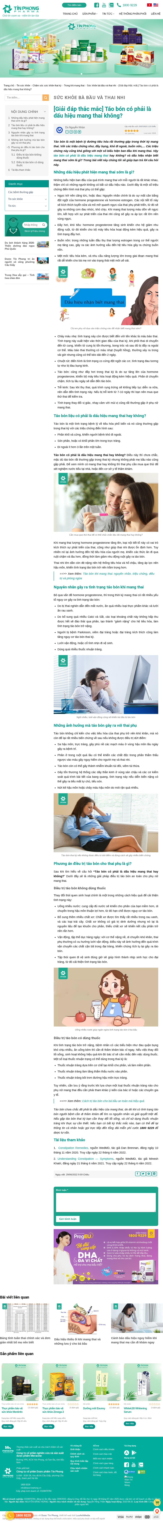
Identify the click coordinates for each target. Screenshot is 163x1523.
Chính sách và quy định (77, 1455)
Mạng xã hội (129, 1458)
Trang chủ (9, 85)
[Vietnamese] (155, 5)
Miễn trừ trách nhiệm (102, 1458)
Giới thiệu (75, 1449)
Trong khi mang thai (74, 85)
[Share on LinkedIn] (79, 132)
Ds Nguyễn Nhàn (75, 127)
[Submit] (46, 97)
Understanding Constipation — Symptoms (85, 1158)
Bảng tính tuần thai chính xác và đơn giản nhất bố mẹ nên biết (25, 1340)
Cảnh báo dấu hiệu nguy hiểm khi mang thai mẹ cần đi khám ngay (134, 1340)
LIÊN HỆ (156, 13)
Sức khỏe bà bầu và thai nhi (101, 85)
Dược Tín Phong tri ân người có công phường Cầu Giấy (20, 262)
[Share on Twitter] (71, 132)
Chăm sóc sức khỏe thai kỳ (47, 85)
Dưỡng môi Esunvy (94, 1408)
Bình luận (62, 1190)
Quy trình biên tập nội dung (79, 1462)
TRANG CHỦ (70, 13)
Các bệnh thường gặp (20, 192)
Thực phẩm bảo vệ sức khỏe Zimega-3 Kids (53, 1410)
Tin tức (12, 206)
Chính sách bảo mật (102, 1454)
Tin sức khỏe (23, 85)
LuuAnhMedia (83, 1520)
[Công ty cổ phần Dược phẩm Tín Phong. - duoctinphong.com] (24, 11)
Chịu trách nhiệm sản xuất (78, 1469)
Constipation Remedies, (73, 1148)
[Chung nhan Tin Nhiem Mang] (130, 1480)
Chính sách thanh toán (103, 1468)
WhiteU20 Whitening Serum (135, 1410)
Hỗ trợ (96, 1446)
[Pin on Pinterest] (75, 132)
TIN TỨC (107, 13)
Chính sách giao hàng (103, 1463)
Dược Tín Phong (49, 1520)
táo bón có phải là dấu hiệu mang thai (81, 155)
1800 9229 (129, 5)
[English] (149, 5)
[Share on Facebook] (67, 132)
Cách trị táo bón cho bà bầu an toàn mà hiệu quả (113, 1101)
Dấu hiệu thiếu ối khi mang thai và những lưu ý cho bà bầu (77, 1341)
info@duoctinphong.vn (30, 1492)
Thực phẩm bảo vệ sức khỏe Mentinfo (12, 1410)
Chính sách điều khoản (103, 1449)
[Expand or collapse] (45, 111)
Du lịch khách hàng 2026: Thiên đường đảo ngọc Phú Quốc (20, 245)
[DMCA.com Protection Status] (141, 1472)
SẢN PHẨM (88, 13)
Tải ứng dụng (130, 1446)
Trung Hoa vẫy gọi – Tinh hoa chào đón (20, 276)
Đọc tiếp (8, 1426)
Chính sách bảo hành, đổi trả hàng (105, 1473)
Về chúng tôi (76, 1446)
